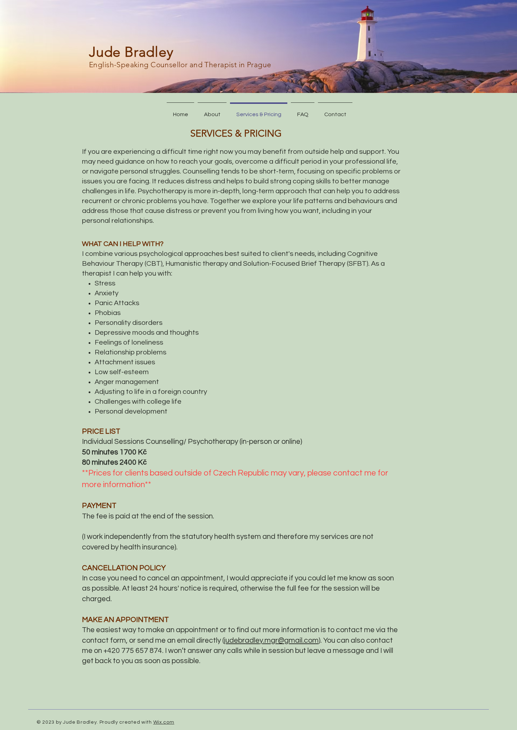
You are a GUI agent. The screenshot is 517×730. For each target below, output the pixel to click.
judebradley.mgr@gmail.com (271, 640)
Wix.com (163, 722)
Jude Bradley (131, 51)
